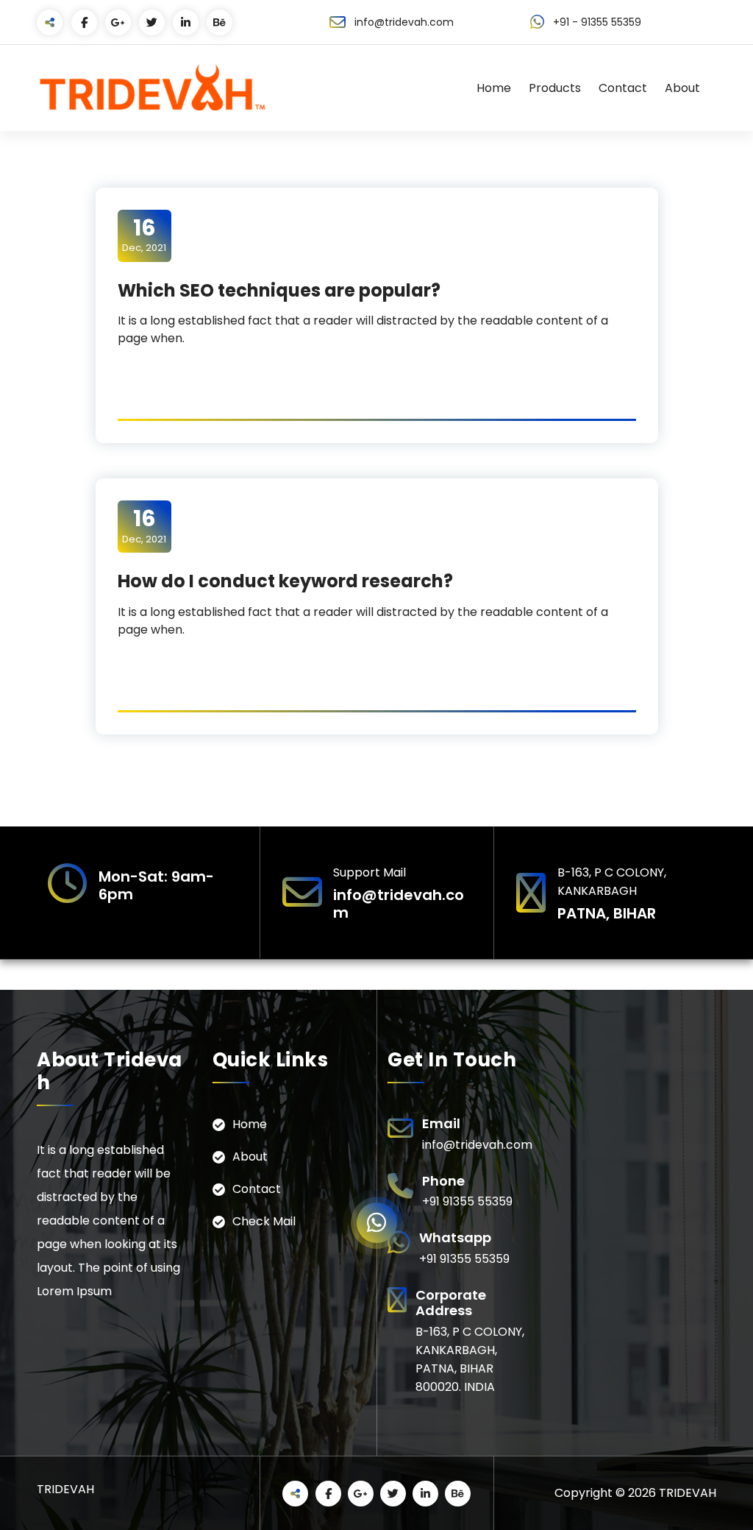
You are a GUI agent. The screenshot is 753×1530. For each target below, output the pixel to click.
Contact (623, 87)
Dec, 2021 (144, 235)
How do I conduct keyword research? (285, 581)
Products (555, 87)
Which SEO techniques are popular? (279, 290)
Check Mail (264, 1221)
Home (494, 87)
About (682, 87)
